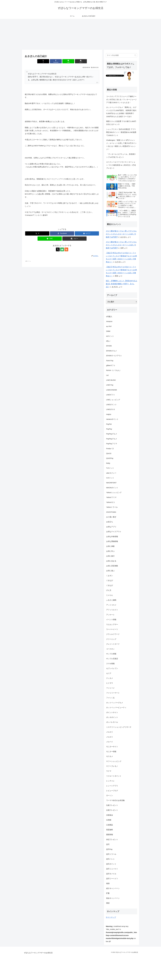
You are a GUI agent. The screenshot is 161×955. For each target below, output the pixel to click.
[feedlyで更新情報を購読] (62, 249)
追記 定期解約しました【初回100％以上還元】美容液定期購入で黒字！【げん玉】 (121, 284)
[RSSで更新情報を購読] (66, 249)
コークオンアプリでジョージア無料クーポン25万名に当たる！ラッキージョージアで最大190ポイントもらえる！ (121, 99)
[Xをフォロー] (58, 249)
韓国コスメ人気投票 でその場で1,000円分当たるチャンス (121, 122)
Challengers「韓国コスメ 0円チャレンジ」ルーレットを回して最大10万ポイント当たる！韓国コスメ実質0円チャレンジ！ (121, 144)
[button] (81, 61)
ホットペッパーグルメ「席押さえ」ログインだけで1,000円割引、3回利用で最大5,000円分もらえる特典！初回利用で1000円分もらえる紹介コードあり (121, 111)
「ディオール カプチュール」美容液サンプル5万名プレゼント (121, 155)
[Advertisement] (78, 34)
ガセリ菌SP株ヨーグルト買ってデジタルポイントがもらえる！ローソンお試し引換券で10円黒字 (121, 234)
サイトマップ (111, 917)
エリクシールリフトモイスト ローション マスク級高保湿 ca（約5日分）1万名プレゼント (121, 165)
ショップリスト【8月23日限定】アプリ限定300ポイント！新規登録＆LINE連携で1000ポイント (121, 132)
